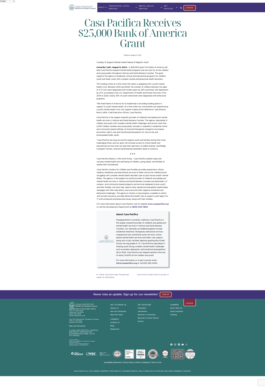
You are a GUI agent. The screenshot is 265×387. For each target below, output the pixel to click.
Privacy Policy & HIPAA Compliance (136, 362)
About (101, 7)
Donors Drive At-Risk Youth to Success (151, 275)
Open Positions (176, 311)
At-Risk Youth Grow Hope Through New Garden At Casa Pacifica (112, 276)
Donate (189, 8)
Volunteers (142, 311)
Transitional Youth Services (119, 7)
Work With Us (176, 308)
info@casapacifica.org (126, 263)
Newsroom (114, 329)
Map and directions (77, 326)
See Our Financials (118, 311)
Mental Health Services (146, 7)
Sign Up (166, 295)
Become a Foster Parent (148, 318)
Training (173, 315)
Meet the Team (116, 315)
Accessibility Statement (112, 362)
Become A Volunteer (147, 315)
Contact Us (115, 322)
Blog (112, 326)
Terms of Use (156, 362)
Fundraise (142, 308)
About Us (114, 308)
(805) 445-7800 (140, 207)
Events (141, 321)
